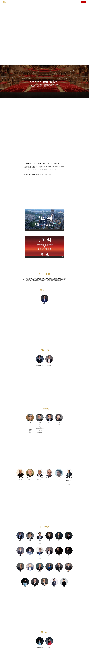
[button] (44, 220)
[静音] (61, 229)
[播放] (26, 229)
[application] (44, 220)
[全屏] (62, 229)
